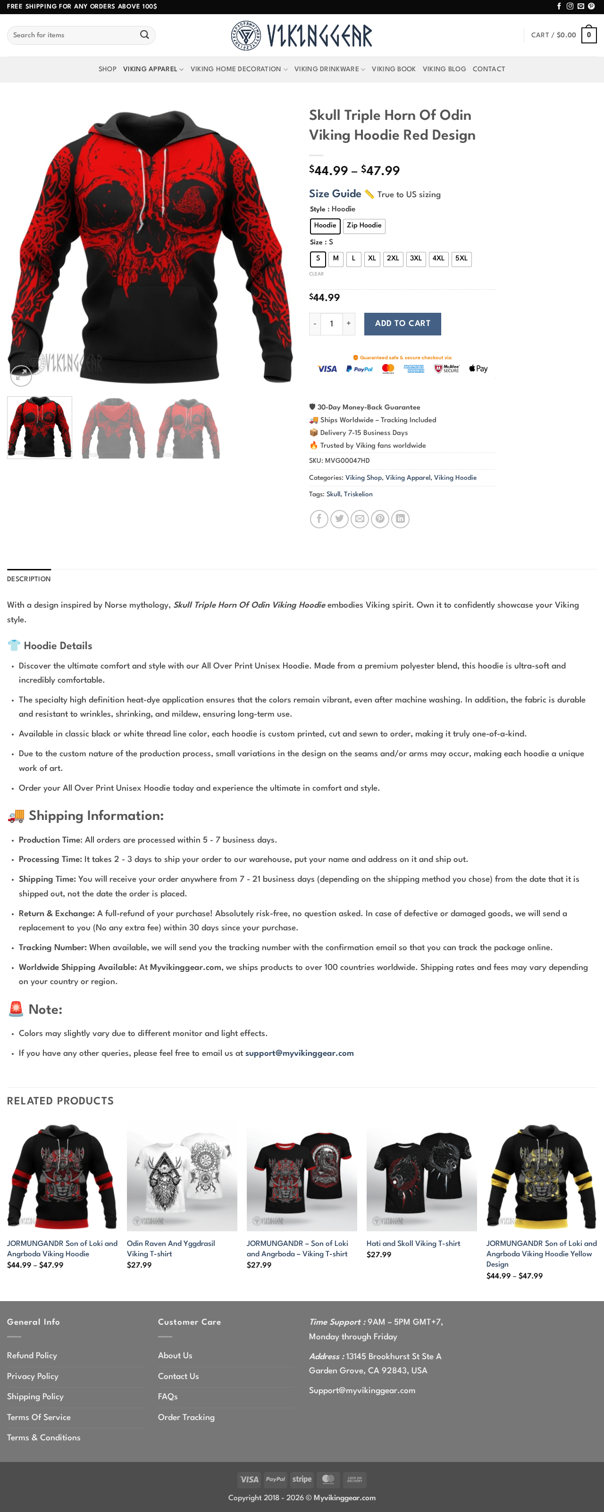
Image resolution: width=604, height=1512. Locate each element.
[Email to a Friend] (360, 519)
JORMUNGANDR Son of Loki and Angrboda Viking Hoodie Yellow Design (542, 1254)
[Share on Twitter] (339, 519)
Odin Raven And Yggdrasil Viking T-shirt (171, 1249)
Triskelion (358, 494)
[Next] (277, 245)
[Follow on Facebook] (559, 6)
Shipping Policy (35, 1397)
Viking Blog (444, 69)
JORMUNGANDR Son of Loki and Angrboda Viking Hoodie (62, 1249)
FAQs (168, 1397)
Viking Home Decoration (236, 69)
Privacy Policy (33, 1377)
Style (318, 209)
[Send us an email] (581, 6)
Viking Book (394, 69)
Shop (108, 69)
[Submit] (144, 35)
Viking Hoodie (455, 478)
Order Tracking (186, 1418)
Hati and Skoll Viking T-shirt (414, 1244)
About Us (175, 1356)
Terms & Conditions (44, 1438)
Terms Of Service (39, 1418)
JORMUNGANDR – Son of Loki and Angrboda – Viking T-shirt (297, 1249)
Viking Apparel (150, 69)
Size (316, 242)
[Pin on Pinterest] (380, 519)
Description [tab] (29, 579)
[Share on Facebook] (319, 519)
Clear (316, 274)
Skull (333, 494)
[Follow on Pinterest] (591, 6)
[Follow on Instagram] (570, 6)
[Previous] (24, 245)
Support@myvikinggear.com (362, 1391)
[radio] (325, 226)
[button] (564, 35)
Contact (489, 69)
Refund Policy (32, 1356)
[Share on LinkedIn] (400, 519)
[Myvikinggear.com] (302, 35)
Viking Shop (363, 478)
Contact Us (178, 1377)
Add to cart (402, 324)
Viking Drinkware (326, 69)
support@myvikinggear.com (299, 1054)
